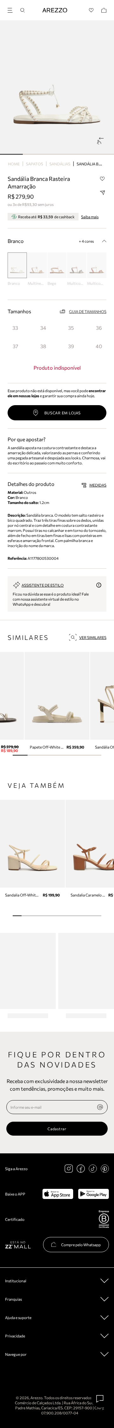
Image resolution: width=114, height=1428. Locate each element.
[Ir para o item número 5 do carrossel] (61, 915)
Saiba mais (89, 216)
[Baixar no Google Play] (93, 1194)
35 (71, 328)
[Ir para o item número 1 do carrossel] (34, 154)
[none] (100, 1107)
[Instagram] (69, 1168)
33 (15, 328)
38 (43, 346)
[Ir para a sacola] (104, 10)
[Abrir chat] (100, 1399)
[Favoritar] (102, 179)
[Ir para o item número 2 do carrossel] (57, 154)
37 (15, 346)
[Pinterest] (105, 1168)
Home (14, 164)
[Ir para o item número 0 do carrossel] (11, 154)
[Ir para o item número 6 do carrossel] (70, 915)
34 (43, 328)
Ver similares (92, 637)
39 (71, 346)
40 (99, 346)
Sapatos (34, 164)
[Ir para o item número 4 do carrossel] (102, 154)
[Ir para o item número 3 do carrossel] (79, 154)
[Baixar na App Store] (57, 1194)
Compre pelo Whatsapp (81, 1244)
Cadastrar (57, 1128)
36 (99, 328)
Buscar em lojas (62, 413)
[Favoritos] (91, 10)
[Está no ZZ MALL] (18, 1244)
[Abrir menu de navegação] (12, 9)
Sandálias (59, 164)
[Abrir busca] (22, 10)
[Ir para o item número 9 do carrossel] (96, 915)
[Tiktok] (93, 1168)
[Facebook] (81, 1168)
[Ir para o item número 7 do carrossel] (79, 915)
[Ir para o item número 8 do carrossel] (88, 915)
